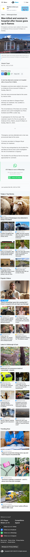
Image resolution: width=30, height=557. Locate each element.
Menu (5, 2)
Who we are (4, 540)
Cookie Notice (11, 542)
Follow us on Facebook (10, 529)
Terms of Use (11, 540)
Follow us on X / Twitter (10, 526)
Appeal (17, 523)
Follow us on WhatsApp (10, 532)
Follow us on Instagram (10, 535)
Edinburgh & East (12, 14)
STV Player (4, 520)
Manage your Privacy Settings (10, 546)
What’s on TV (5, 523)
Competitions (19, 520)
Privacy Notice (20, 540)
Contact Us (3, 542)
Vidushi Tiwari (5, 63)
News (3, 14)
